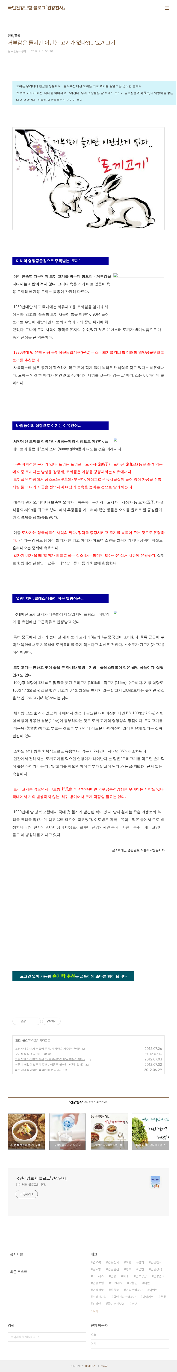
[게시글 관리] (35, 1021)
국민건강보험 (116, 1304)
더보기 (94, 1311)
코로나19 (116, 1283)
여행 (128, 1262)
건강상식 (156, 1269)
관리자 (104, 1366)
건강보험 (98, 1283)
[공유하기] (30, 1021)
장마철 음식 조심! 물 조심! (31, 1054)
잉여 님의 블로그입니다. (31, 1185)
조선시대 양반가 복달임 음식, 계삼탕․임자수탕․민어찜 (48, 1048)
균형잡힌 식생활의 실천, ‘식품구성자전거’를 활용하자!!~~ (50, 1059)
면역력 (97, 1262)
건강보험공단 (134, 1290)
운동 (163, 1297)
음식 (25, 1040)
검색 (81, 1337)
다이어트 (147, 1297)
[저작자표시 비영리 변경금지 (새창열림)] (67, 1021)
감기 (141, 1262)
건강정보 (98, 1290)
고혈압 (133, 1283)
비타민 (97, 1304)
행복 (128, 1269)
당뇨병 (97, 1269)
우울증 (115, 1290)
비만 (147, 1283)
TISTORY (90, 1366)
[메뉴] (167, 7)
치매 (126, 1276)
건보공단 (141, 1276)
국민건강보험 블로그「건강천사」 (36, 8)
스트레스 (98, 1276)
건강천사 (156, 1262)
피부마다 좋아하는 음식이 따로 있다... (38, 1070)
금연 (141, 1269)
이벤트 (153, 1290)
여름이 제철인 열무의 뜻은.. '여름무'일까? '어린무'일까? (49, 1064)
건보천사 (113, 1262)
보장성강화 (99, 1297)
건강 (18, 1040)
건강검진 (113, 1269)
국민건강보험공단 (124, 1297)
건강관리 (159, 1276)
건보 (134, 1304)
